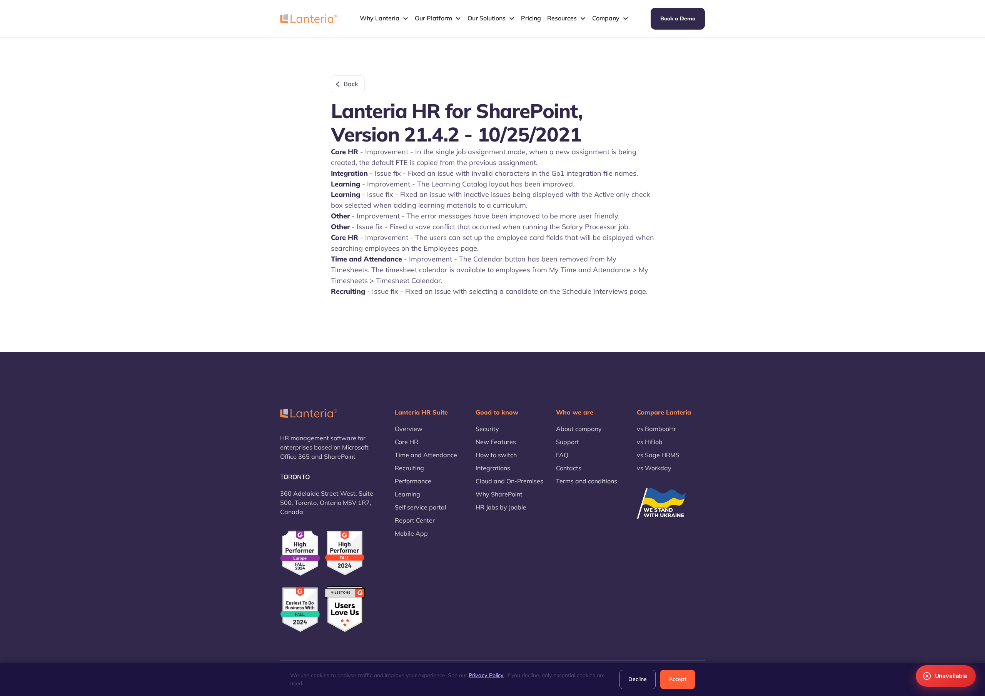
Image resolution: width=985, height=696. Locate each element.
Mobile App (411, 533)
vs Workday (654, 468)
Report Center (415, 520)
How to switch (496, 455)
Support (567, 442)
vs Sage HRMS (658, 455)
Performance (413, 481)
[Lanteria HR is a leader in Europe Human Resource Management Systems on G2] (300, 553)
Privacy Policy (486, 675)
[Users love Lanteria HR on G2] (345, 609)
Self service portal (420, 507)
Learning (407, 494)
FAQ (562, 455)
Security (487, 429)
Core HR (406, 442)
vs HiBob (650, 442)
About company (579, 429)
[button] (384, 18)
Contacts (568, 468)
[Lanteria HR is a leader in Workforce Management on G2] (300, 610)
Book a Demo (677, 18)
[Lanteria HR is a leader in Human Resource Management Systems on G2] (345, 553)
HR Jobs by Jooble (501, 507)
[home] (309, 18)
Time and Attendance (426, 455)
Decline (637, 679)
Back (351, 84)
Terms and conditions (586, 481)
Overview (408, 429)
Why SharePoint (499, 494)
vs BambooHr (656, 429)
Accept (677, 679)
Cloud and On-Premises (509, 481)
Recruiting (409, 468)
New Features (496, 442)
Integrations (493, 468)
